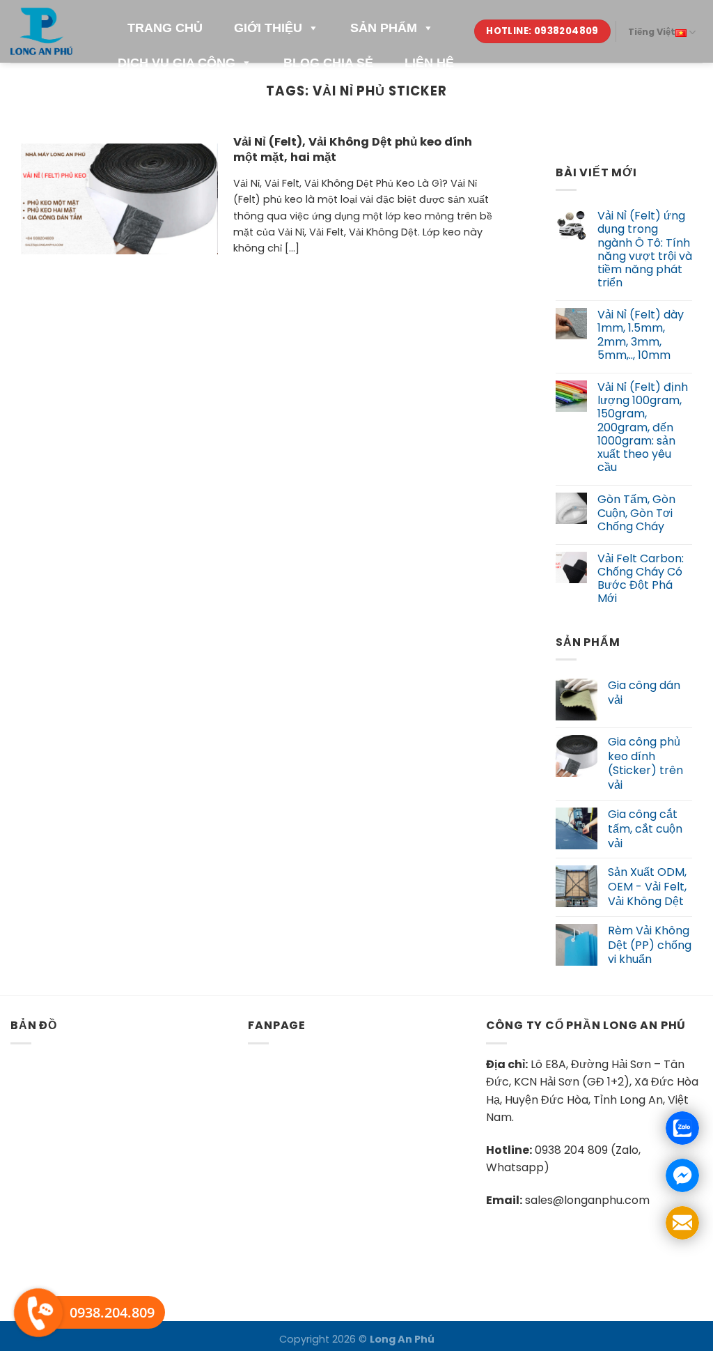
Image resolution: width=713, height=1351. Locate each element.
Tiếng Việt (651, 32)
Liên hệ (429, 63)
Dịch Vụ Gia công (176, 63)
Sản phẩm (383, 28)
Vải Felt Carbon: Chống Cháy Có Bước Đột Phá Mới (640, 578)
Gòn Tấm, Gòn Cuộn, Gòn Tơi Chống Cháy (636, 513)
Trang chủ (165, 28)
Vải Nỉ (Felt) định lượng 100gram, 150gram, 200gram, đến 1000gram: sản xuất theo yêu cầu (642, 427)
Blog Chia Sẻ (328, 63)
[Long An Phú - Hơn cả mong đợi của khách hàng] (43, 31)
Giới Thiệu (268, 28)
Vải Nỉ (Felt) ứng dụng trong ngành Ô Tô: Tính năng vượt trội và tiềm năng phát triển (644, 249)
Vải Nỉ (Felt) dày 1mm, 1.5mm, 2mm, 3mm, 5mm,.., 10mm (640, 335)
